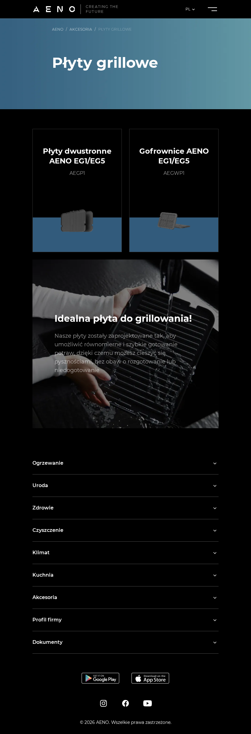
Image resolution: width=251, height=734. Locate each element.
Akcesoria (44, 597)
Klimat (41, 552)
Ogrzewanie (47, 463)
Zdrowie (43, 508)
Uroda (40, 485)
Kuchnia (43, 575)
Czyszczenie (47, 530)
